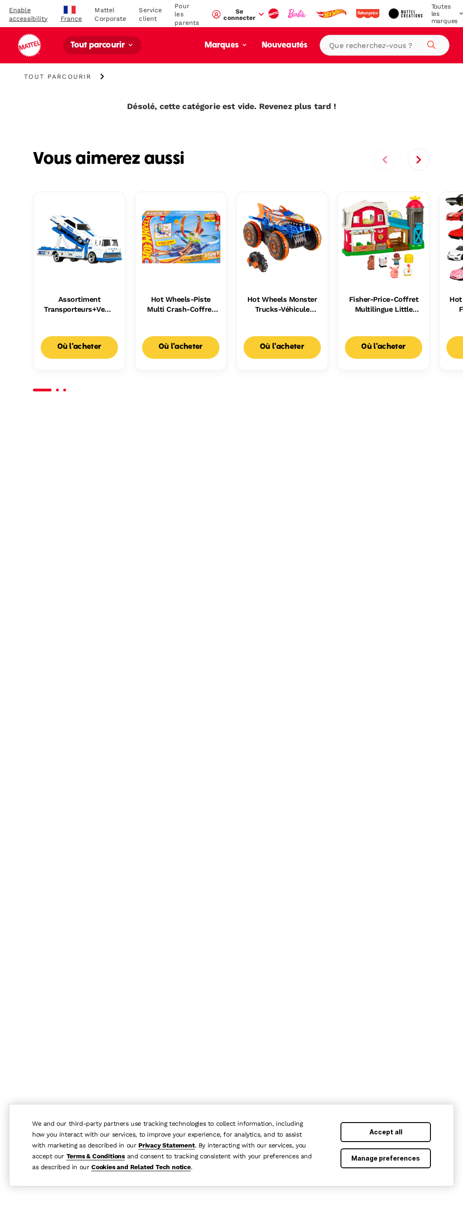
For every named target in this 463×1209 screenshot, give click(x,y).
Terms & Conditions (95, 1156)
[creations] (406, 14)
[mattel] (274, 14)
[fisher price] (368, 14)
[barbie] (298, 14)
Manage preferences (385, 1158)
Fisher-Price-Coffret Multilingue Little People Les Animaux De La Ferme (383, 305)
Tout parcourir (99, 45)
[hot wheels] (332, 14)
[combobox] (384, 45)
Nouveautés (285, 45)
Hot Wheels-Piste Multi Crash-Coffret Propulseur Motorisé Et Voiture (181, 305)
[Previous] (384, 159)
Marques (223, 45)
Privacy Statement (166, 1145)
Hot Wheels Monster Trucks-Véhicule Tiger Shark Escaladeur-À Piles (282, 305)
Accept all (385, 1132)
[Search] (430, 43)
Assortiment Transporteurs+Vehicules (79, 305)
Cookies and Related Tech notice (141, 1167)
